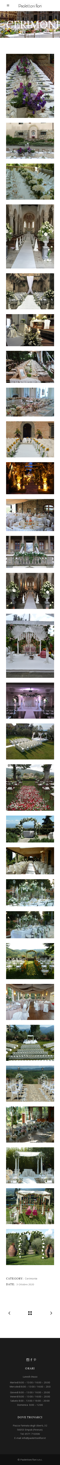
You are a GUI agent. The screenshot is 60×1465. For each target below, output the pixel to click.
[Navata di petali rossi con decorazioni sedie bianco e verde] (30, 787)
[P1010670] (30, 1165)
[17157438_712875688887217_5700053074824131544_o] (30, 367)
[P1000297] (30, 860)
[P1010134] (30, 1002)
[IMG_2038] (30, 552)
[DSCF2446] (30, 439)
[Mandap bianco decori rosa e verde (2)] (30, 646)
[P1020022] (30, 141)
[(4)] (30, 330)
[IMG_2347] (30, 591)
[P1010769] (30, 1247)
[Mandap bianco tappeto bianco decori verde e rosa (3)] (30, 741)
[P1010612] (30, 1124)
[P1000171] (30, 829)
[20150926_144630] (30, 402)
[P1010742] (30, 1206)
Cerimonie (31, 1278)
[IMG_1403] (30, 515)
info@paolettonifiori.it (34, 1438)
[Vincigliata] (30, 291)
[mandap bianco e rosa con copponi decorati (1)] (30, 701)
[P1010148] (30, 1043)
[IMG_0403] (30, 478)
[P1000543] (30, 924)
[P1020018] (30, 86)
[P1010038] (30, 961)
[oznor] (30, 236)
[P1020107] (30, 182)
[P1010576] (30, 1084)
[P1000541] (30, 892)
